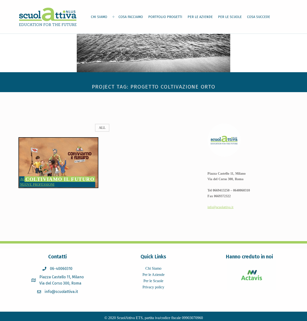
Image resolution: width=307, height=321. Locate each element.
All (102, 128)
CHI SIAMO (99, 17)
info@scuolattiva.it (220, 207)
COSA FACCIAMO (130, 17)
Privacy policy (153, 287)
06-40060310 (61, 268)
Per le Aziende (153, 275)
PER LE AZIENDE (200, 17)
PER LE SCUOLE (230, 17)
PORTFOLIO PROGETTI (165, 17)
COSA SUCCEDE (258, 17)
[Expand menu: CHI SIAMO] (113, 17)
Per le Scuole (153, 281)
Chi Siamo (153, 268)
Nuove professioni (37, 184)
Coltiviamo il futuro (59, 179)
